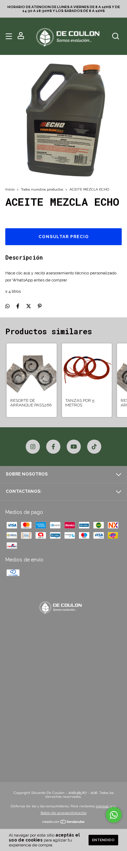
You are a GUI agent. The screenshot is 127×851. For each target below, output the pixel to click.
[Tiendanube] (64, 822)
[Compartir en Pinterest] (40, 306)
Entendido (103, 840)
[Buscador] (116, 37)
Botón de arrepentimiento (63, 813)
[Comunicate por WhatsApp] (114, 815)
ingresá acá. (106, 806)
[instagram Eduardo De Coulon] (33, 447)
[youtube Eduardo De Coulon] (74, 447)
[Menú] (10, 37)
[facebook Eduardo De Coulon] (53, 447)
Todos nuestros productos (42, 189)
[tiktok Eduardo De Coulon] (94, 447)
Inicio (9, 189)
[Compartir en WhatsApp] (7, 306)
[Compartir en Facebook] (17, 306)
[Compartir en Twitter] (28, 306)
